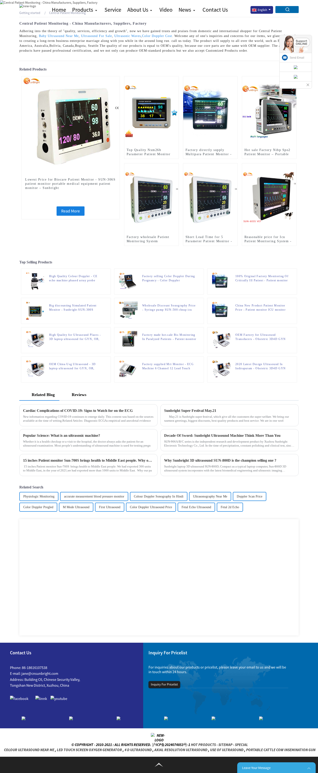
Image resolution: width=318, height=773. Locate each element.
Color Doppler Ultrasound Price (151, 507)
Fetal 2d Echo (230, 507)
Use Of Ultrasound (227, 749)
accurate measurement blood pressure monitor (94, 496)
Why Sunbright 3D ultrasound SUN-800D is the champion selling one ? (220, 460)
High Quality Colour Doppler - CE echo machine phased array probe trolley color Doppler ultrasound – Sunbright (73, 278)
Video (166, 9)
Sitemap (225, 744)
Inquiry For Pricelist (164, 684)
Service (113, 9)
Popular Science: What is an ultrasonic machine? (61, 435)
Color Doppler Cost (157, 36)
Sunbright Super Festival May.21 (190, 411)
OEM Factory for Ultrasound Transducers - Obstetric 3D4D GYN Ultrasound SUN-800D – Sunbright (260, 337)
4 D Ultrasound (138, 749)
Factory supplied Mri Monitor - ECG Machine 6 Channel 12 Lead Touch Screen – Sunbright (168, 366)
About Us (137, 9)
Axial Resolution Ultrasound (180, 749)
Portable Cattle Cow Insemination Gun (280, 749)
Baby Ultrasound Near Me (59, 36)
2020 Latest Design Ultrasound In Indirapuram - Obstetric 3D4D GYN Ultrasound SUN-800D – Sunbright (260, 366)
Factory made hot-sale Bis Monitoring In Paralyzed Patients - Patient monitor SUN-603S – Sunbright (169, 337)
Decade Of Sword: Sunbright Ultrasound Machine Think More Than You (222, 435)
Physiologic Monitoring (38, 496)
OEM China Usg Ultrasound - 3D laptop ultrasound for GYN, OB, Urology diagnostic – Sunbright (72, 366)
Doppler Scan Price (249, 496)
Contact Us (215, 9)
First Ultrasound (109, 507)
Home (59, 9)
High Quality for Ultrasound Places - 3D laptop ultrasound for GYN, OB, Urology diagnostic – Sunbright (75, 337)
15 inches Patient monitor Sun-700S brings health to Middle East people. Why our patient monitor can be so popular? (88, 460)
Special (241, 744)
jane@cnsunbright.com (39, 673)
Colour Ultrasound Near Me (29, 749)
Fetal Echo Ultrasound (196, 507)
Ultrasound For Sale (96, 36)
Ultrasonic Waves (127, 36)
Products (82, 9)
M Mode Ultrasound (76, 507)
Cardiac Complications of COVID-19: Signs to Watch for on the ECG (78, 411)
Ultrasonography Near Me (210, 496)
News (185, 9)
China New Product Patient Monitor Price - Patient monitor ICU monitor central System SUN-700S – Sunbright (262, 308)
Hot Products (203, 744)
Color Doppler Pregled (38, 507)
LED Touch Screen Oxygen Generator (89, 749)
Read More (70, 211)
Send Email (297, 57)
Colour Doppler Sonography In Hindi (158, 496)
